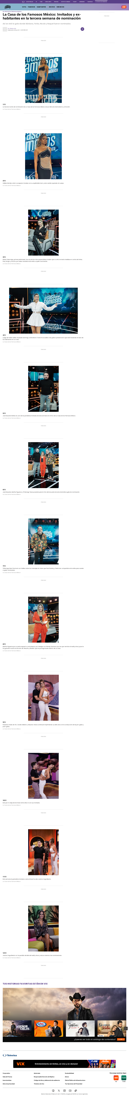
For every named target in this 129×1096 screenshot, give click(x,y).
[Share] (82, 29)
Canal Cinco (48, 1)
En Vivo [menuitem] (52, 7)
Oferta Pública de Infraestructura (75, 1080)
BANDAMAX (82, 1)
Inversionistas (7, 1080)
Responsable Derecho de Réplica (44, 1077)
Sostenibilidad (69, 1073)
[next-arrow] (126, 1028)
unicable (56, 1)
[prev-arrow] (1, 1028)
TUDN (41, 1)
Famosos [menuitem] (31, 7)
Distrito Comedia (65, 1)
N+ (36, 1)
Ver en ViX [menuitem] (60, 7)
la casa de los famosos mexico (12, 11)
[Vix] (124, 7)
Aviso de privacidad (9, 1084)
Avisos (67, 1077)
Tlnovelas (90, 1)
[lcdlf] (7, 7)
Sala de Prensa (7, 1077)
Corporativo (6, 1073)
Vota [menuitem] (24, 7)
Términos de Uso (39, 1084)
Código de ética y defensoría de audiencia (47, 1080)
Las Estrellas (29, 1)
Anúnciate (37, 1073)
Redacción (13, 28)
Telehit (75, 1)
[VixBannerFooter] (64, 1064)
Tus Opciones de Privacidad (73, 1084)
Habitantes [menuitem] (41, 7)
